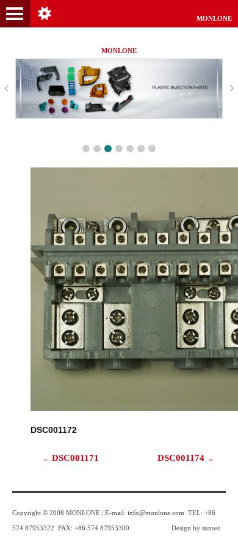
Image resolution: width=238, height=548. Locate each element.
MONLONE (214, 18)
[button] (86, 148)
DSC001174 (185, 457)
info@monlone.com (156, 512)
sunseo (211, 528)
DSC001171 (71, 457)
